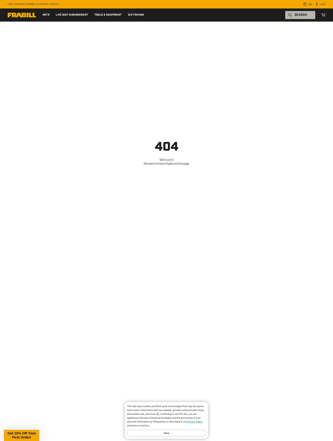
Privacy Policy (195, 421)
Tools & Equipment (108, 14)
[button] (21, 435)
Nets (46, 14)
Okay (166, 433)
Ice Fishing (136, 14)
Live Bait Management (72, 14)
